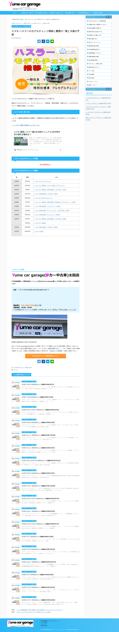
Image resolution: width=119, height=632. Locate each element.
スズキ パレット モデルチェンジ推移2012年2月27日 (38, 448)
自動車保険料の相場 (94, 56)
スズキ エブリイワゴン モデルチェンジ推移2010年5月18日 (40, 410)
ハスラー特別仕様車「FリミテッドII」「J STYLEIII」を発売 (51, 210)
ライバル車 (91, 70)
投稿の (44, 625)
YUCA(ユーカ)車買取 (55, 351)
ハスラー (15, 369)
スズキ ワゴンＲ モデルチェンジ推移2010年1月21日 (38, 473)
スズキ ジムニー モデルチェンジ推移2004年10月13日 (39, 562)
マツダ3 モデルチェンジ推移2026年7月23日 (98, 103)
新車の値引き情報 (97, 12)
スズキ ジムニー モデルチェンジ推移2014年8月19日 (38, 511)
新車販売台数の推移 (94, 46)
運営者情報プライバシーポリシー (49, 621)
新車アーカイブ (92, 85)
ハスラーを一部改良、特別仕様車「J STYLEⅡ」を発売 (50, 189)
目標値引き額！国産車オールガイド (28, 13)
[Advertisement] (26, 252)
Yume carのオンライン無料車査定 (97, 21)
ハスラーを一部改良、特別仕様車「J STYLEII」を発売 (50, 219)
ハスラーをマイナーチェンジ (42, 181)
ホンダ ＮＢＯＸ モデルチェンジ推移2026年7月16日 (98, 113)
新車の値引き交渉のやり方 (95, 31)
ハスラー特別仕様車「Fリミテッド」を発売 (47, 214)
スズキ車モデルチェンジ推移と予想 (22, 367)
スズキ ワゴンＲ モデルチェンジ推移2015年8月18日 (38, 422)
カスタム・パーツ (93, 81)
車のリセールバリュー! (94, 42)
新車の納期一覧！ (69, 12)
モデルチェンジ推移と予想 (95, 63)
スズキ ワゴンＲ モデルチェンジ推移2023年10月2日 (38, 549)
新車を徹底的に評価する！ (42, 12)
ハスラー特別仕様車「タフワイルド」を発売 (47, 206)
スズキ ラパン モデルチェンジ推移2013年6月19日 (37, 574)
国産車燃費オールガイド (95, 53)
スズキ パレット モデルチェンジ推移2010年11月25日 (38, 435)
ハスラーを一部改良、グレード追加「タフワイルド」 (50, 185)
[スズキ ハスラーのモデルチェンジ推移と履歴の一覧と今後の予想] (47, 41)
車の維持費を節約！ (94, 60)
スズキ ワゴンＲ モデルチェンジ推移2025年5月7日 (38, 384)
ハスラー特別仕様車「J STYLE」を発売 (46, 194)
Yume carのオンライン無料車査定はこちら (45, 356)
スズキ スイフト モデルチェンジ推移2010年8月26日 (38, 600)
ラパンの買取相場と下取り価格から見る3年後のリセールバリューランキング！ (39, 610)
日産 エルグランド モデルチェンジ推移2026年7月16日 (98, 118)
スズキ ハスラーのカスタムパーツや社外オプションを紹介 (33, 612)
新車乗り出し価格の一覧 (56, 12)
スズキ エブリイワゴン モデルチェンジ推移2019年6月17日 (40, 524)
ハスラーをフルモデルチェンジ (43, 198)
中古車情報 (91, 74)
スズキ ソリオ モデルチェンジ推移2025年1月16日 (37, 397)
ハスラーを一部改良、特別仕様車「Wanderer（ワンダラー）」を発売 (54, 202)
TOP (14, 12)
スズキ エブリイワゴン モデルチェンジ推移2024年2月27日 (40, 498)
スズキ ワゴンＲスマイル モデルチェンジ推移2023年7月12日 (41, 460)
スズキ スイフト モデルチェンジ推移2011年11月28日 (38, 486)
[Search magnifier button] (110, 16)
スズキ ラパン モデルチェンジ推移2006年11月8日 (37, 536)
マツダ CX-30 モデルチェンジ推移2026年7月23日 (98, 99)
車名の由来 (91, 78)
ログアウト (44, 624)
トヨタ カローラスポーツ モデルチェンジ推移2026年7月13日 (98, 108)
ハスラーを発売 (38, 231)
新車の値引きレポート (94, 67)
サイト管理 (44, 622)
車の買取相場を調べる (84, 12)
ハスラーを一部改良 (40, 223)
